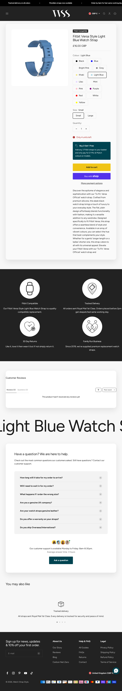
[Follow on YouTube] (25, 673)
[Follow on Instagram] (13, 673)
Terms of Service (108, 662)
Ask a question (61, 560)
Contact (83, 662)
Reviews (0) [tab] (11, 390)
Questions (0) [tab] (23, 390)
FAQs (81, 652)
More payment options (91, 183)
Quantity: (77, 123)
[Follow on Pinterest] (19, 673)
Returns (82, 657)
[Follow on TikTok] (31, 673)
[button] (116, 670)
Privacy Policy (106, 647)
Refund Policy (107, 657)
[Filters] (98, 390)
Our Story (57, 647)
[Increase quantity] (86, 129)
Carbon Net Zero (61, 662)
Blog (55, 657)
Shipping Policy (107, 652)
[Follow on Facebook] (7, 673)
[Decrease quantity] (76, 129)
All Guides (84, 647)
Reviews (57, 652)
